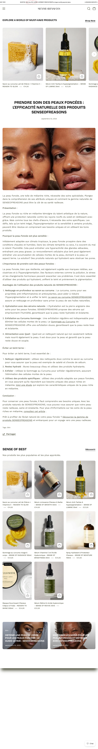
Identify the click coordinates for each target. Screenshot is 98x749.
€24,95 (10, 558)
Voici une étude (24, 385)
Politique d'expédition (63, 697)
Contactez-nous (11, 697)
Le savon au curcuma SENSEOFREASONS (70, 297)
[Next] (94, 54)
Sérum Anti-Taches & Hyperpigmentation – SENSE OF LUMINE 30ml (79, 504)
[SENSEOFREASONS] (49, 8)
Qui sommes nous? (13, 688)
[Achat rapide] (39, 76)
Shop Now (90, 21)
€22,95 (37, 608)
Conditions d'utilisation (64, 702)
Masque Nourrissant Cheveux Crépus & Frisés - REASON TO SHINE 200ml (15, 605)
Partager (11, 434)
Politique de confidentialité (66, 688)
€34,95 (37, 507)
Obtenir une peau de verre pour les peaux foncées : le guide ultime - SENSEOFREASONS (24, 638)
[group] (49, 58)
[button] (88, 8)
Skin (8, 427)
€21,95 (79, 558)
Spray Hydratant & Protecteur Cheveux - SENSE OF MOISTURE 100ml (79, 555)
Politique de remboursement (67, 693)
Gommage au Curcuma (63, 321)
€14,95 (26, 87)
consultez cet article (34, 411)
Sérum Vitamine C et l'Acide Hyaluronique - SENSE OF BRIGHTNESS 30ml (45, 555)
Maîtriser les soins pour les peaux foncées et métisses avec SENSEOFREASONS (71, 638)
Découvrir (90, 449)
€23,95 (68, 87)
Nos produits (9, 693)
